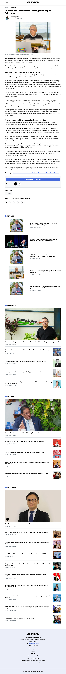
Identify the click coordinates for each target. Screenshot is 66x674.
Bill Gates (8, 193)
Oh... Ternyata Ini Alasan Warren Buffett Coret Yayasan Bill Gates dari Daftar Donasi (43, 240)
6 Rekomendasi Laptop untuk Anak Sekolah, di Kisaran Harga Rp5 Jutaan (26, 473)
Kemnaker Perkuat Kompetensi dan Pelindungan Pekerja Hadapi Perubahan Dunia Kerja (27, 543)
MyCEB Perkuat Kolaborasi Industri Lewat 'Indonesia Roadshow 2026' (25, 554)
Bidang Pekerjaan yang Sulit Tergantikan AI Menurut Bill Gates (45, 271)
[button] (6, 202)
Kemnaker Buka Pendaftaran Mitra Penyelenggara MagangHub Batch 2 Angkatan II (26, 575)
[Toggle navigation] (7, 2)
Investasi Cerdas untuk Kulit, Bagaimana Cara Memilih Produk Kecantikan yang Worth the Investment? (28, 382)
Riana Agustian (15, 17)
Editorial (33, 653)
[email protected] (33, 643)
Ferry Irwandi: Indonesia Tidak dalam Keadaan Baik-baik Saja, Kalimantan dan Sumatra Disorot (28, 564)
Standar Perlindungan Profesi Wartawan (33, 660)
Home (6, 7)
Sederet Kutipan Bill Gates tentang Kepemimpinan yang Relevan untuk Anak (45, 287)
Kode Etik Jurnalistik (33, 658)
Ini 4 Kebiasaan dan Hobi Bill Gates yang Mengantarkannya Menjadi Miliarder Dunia (43, 255)
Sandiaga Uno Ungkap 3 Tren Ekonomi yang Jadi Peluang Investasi (24, 441)
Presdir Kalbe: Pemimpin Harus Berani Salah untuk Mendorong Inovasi (25, 361)
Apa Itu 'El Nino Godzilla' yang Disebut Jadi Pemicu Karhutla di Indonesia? (26, 532)
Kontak (33, 651)
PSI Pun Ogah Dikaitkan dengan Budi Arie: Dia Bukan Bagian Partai (24, 452)
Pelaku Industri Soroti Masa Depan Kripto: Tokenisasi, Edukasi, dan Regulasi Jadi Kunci (27, 596)
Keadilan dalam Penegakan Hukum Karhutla (18, 524)
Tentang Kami (33, 649)
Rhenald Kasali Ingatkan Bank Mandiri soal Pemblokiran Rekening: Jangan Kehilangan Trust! (32, 342)
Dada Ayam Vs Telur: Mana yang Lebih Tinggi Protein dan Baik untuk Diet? (26, 372)
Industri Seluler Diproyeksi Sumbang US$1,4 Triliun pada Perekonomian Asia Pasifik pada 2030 (27, 586)
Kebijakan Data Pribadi (33, 663)
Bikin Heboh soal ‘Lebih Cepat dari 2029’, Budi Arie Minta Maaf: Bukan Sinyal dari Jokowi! (27, 463)
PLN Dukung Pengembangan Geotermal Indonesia (19, 618)
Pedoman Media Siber (33, 656)
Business (13, 7)
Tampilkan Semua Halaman (32, 179)
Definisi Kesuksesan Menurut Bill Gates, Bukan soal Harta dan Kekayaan (36, 173)
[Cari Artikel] (59, 2)
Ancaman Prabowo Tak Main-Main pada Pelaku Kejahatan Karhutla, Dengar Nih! (27, 350)
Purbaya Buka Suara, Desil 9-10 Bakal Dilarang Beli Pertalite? (23, 433)
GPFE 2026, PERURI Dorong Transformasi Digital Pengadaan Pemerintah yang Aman (27, 607)
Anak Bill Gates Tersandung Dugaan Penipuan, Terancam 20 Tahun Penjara (44, 224)
